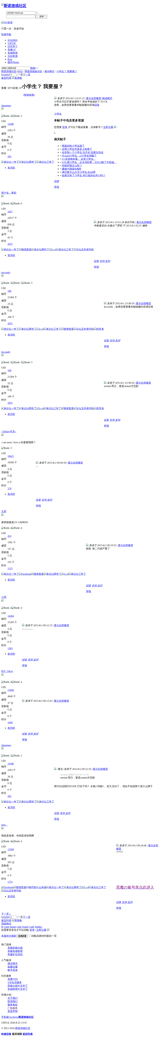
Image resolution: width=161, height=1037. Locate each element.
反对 (107, 261)
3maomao (6, 105)
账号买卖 (13, 970)
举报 (56, 187)
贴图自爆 (13, 966)
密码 (3, 16)
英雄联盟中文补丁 (18, 989)
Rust (10, 59)
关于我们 (13, 998)
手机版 (5, 1017)
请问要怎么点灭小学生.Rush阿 (78, 172)
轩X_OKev (7, 671)
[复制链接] (29, 95)
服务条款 (13, 1004)
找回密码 (54, 12)
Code (31, 926)
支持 (102, 261)
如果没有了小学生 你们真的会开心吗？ (83, 175)
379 (9, 488)
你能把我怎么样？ (72, 165)
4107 (10, 244)
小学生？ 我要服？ (66, 71)
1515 (10, 568)
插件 (13, 62)
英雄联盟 (13, 53)
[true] (36, 68)
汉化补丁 (13, 46)
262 (9, 156)
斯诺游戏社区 (8, 71)
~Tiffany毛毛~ (8, 431)
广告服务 (13, 1008)
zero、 (4, 824)
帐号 (3, 12)
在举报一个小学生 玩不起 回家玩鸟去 (82, 152)
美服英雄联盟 (15, 951)
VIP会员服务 (15, 982)
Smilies (38, 926)
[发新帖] (17, 78)
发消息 (11, 167)
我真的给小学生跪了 (73, 145)
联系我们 (13, 1001)
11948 (11, 124)
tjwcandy (5, 272)
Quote (25, 926)
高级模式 (6, 923)
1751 (10, 881)
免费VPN (13, 979)
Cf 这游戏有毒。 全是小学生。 (79, 159)
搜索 (32, 68)
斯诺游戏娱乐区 (33, 71)
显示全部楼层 (93, 98)
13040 (11, 690)
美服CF (12, 49)
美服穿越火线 (15, 947)
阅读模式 (107, 98)
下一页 (26, 74)
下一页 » (6, 913)
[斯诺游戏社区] (13, 6)
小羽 (3, 597)
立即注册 (54, 16)
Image (13, 926)
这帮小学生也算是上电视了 (77, 149)
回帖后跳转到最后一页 (44, 936)
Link (19, 926)
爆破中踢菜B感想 (71, 168)
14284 (11, 616)
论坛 (12, 40)
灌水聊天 (49, 71)
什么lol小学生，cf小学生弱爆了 (79, 155)
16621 (11, 456)
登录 (64, 127)
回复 (96, 105)
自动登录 (44, 13)
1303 (10, 648)
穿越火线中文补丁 (18, 985)
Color (6, 926)
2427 (10, 211)
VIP (12, 43)
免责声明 (13, 1011)
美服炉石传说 (15, 954)
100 (9, 291)
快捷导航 (6, 34)
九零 (3, 511)
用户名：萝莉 (8, 192)
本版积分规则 (8, 936)
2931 (10, 323)
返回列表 (6, 78)
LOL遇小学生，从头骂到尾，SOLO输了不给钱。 (89, 162)
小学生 (58, 113)
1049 (10, 722)
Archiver (13, 1017)
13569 (11, 849)
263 (9, 536)
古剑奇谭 (13, 56)
